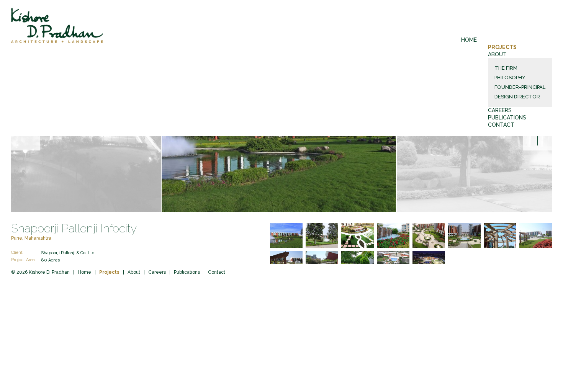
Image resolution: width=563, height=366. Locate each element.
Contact (501, 125)
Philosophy (509, 77)
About (497, 54)
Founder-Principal (519, 87)
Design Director (517, 97)
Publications (507, 117)
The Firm (505, 68)
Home (469, 40)
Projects (502, 47)
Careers (500, 110)
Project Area (23, 259)
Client (17, 252)
